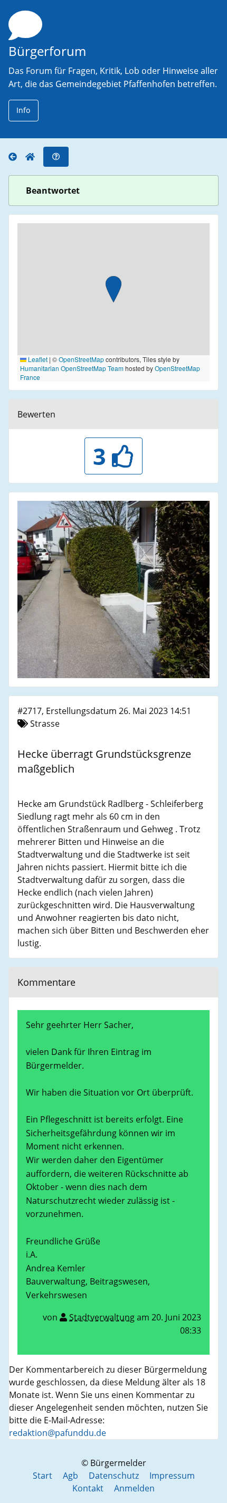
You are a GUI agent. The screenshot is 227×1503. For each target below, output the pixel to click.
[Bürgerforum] (16, 157)
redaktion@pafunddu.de (57, 1433)
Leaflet (37, 359)
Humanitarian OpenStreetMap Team (72, 368)
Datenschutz (114, 1475)
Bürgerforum (47, 51)
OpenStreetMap (81, 359)
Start (42, 1475)
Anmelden (134, 1488)
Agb (70, 1475)
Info (23, 110)
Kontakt (87, 1488)
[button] (113, 290)
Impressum (172, 1475)
